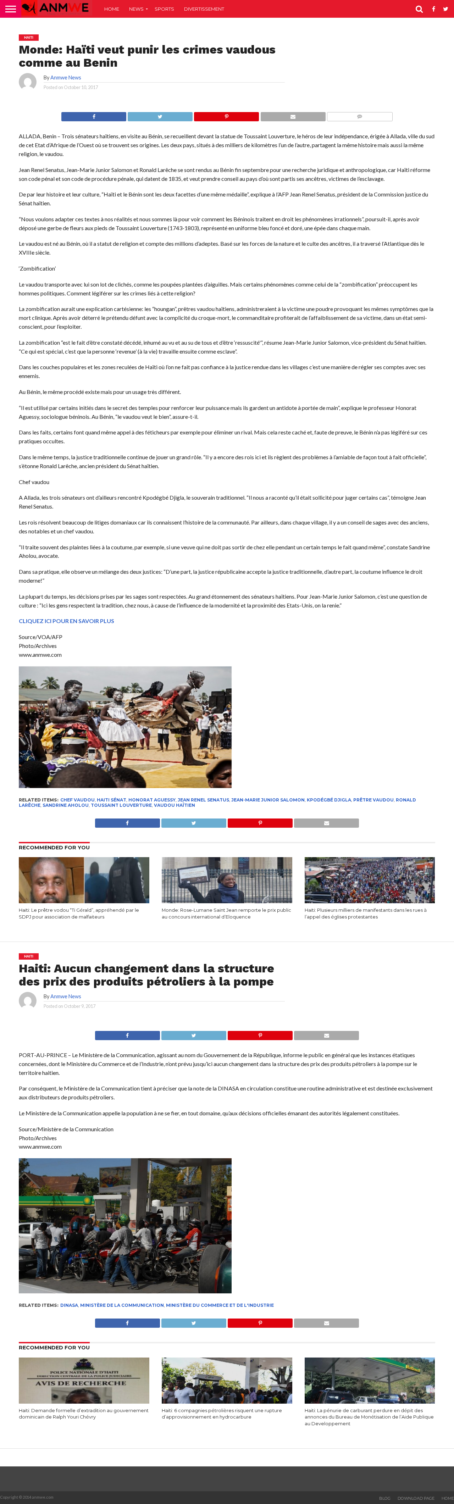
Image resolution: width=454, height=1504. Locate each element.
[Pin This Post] (226, 114)
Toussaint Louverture (121, 805)
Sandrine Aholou (66, 805)
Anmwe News (65, 77)
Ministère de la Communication (122, 1305)
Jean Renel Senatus (203, 800)
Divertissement (204, 9)
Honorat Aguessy (152, 800)
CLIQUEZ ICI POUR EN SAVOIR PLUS (66, 620)
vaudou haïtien (174, 805)
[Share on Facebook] (93, 114)
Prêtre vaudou (373, 800)
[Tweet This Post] (160, 114)
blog (385, 1498)
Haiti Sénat (111, 800)
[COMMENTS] (360, 114)
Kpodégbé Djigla (329, 800)
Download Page (416, 1498)
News (136, 9)
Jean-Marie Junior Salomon (268, 800)
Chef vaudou (77, 800)
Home (111, 9)
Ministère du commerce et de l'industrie (220, 1305)
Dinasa (69, 1305)
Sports (164, 9)
